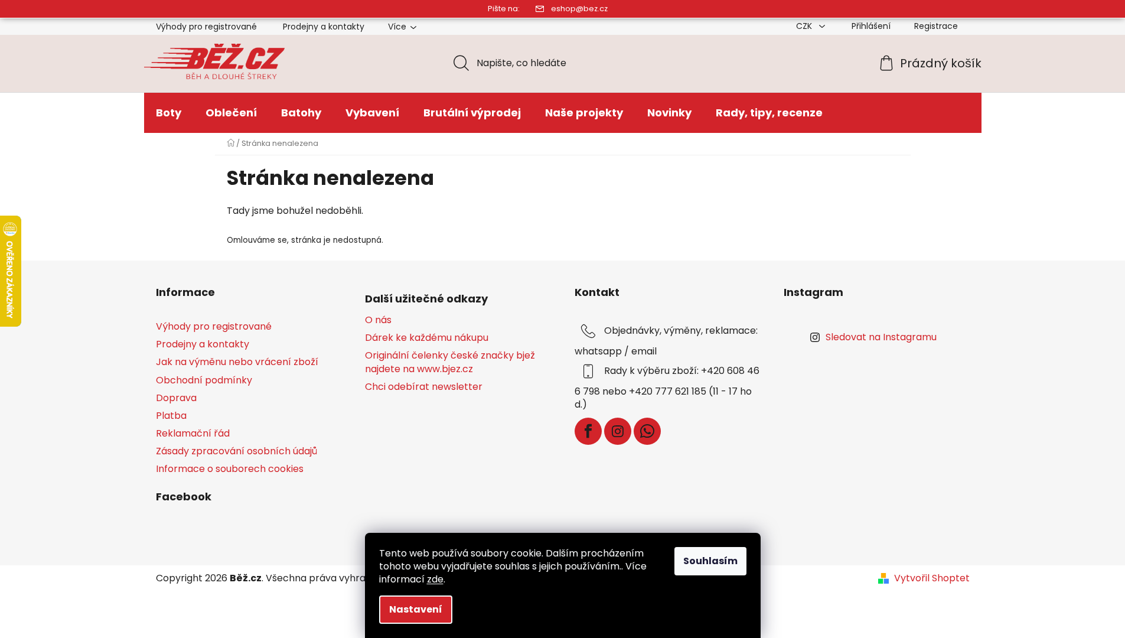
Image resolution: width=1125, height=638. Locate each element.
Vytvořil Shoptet (932, 578)
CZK (805, 26)
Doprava (176, 398)
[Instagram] (617, 431)
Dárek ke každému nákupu (426, 337)
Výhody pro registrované (206, 26)
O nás (378, 320)
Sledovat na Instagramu (881, 337)
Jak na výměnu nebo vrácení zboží (237, 362)
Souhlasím (710, 561)
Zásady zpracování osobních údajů (236, 451)
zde (435, 579)
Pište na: (504, 9)
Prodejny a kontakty (323, 26)
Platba (171, 415)
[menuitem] (168, 113)
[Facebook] (588, 431)
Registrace (936, 26)
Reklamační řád (193, 433)
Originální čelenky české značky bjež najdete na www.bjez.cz (450, 362)
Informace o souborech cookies (230, 469)
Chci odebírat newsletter (423, 386)
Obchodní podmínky (204, 380)
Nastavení (415, 609)
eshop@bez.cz (579, 9)
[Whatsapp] (647, 431)
